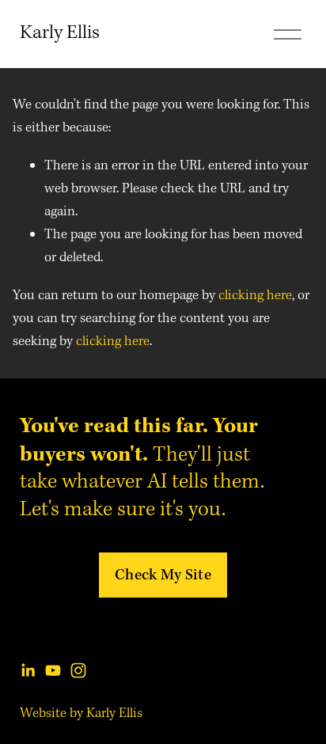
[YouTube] (53, 670)
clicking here (255, 296)
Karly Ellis (60, 33)
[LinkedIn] (28, 670)
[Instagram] (78, 670)
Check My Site (163, 575)
